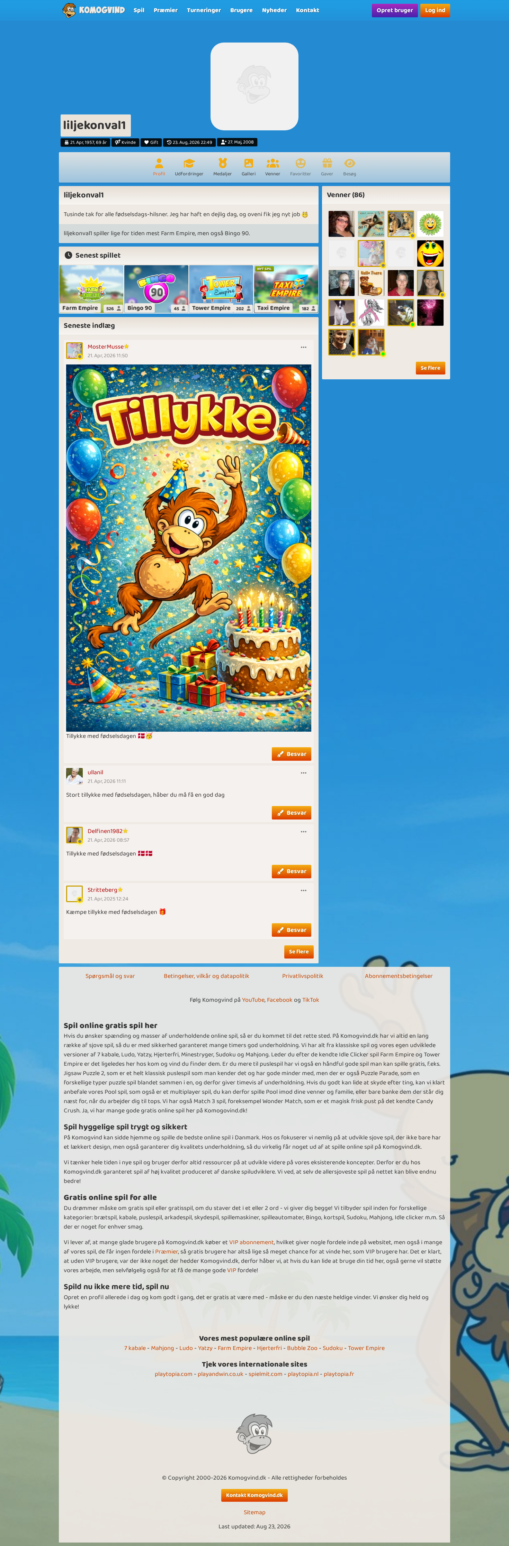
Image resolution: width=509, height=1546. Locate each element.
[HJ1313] (401, 312)
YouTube (253, 1000)
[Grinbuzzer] (430, 253)
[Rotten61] (371, 342)
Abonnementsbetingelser (399, 976)
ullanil (95, 772)
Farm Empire (235, 1348)
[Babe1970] (430, 283)
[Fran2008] (401, 253)
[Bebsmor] (371, 224)
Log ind (435, 10)
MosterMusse (106, 347)
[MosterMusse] (371, 253)
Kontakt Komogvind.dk (254, 1495)
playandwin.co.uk (220, 1374)
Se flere (299, 951)
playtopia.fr (339, 1374)
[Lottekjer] (401, 283)
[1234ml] (430, 224)
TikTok (310, 1000)
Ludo (186, 1348)
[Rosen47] (341, 312)
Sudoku (333, 1348)
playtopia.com (174, 1374)
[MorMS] (371, 312)
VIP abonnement (251, 1242)
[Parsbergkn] (430, 312)
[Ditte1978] (341, 224)
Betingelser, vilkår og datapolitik (206, 976)
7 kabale (135, 1348)
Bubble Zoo (302, 1348)
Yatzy (205, 1348)
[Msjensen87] (341, 283)
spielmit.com (266, 1374)
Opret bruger (395, 10)
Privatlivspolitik (302, 976)
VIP (231, 1270)
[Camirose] (401, 224)
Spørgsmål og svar (110, 976)
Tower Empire (366, 1348)
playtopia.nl (303, 1374)
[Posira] (341, 342)
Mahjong (162, 1348)
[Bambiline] (371, 283)
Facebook (280, 1000)
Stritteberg (102, 890)
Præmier (166, 1252)
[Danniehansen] (341, 253)
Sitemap (255, 1512)
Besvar (296, 754)
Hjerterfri (269, 1348)
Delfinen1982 (105, 831)
